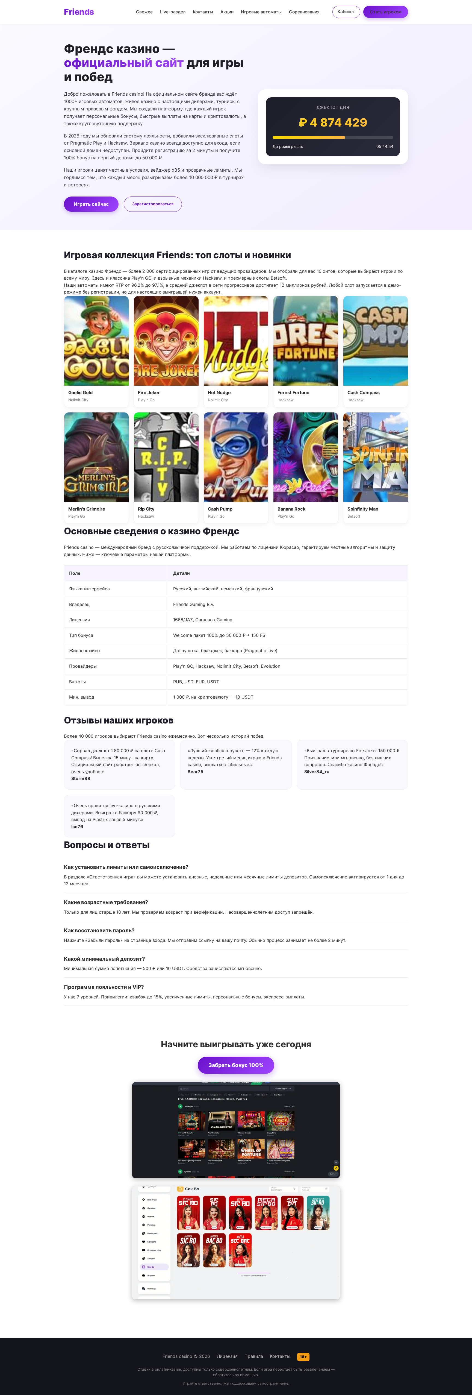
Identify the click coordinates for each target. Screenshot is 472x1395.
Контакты (203, 11)
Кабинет (346, 11)
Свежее (144, 11)
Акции (227, 11)
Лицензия (227, 1356)
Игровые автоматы (261, 11)
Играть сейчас (91, 204)
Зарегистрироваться (152, 203)
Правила (253, 1356)
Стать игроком (386, 11)
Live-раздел (172, 11)
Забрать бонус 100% (236, 1065)
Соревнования (304, 11)
